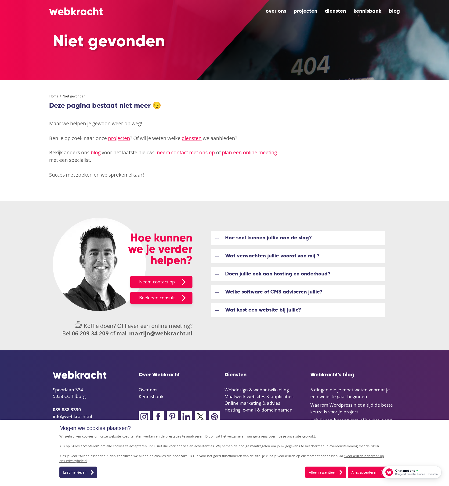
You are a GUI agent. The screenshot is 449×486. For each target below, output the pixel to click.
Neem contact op (157, 282)
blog (394, 11)
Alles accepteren (364, 472)
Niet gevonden (74, 96)
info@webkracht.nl (72, 416)
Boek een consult (157, 298)
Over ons (276, 11)
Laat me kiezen (75, 472)
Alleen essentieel (322, 472)
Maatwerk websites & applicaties (258, 396)
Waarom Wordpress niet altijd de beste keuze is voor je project (351, 408)
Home (54, 96)
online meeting (170, 326)
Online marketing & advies (252, 403)
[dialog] (224, 453)
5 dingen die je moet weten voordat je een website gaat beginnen (350, 393)
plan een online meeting (249, 152)
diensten (335, 11)
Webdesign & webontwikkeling (256, 390)
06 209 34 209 (90, 333)
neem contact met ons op (186, 152)
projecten (305, 11)
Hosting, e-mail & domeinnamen (258, 410)
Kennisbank (367, 11)
